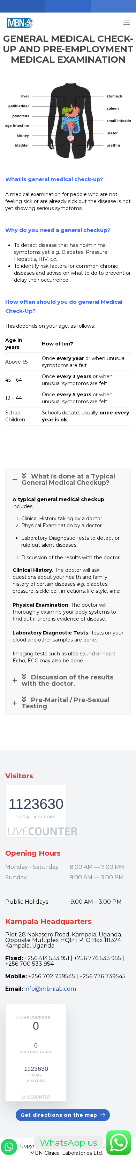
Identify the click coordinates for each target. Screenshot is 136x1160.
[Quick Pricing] (113, 6)
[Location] (22, 6)
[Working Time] (68, 6)
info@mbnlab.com (50, 989)
